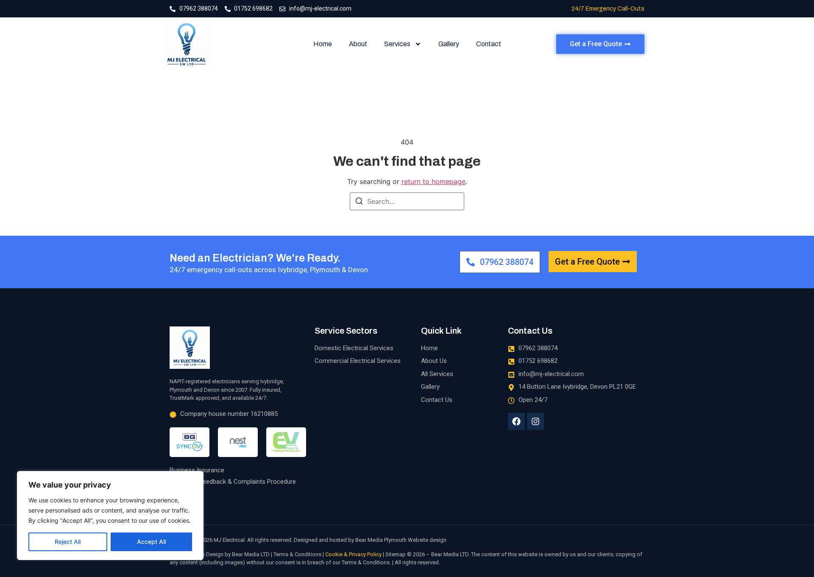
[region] (110, 515)
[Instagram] (535, 421)
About (358, 43)
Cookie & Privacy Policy (353, 554)
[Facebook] (516, 421)
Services (397, 43)
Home (322, 43)
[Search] (359, 202)
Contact (488, 43)
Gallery (448, 43)
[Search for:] (407, 201)
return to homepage (433, 181)
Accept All (151, 541)
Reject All (68, 541)
